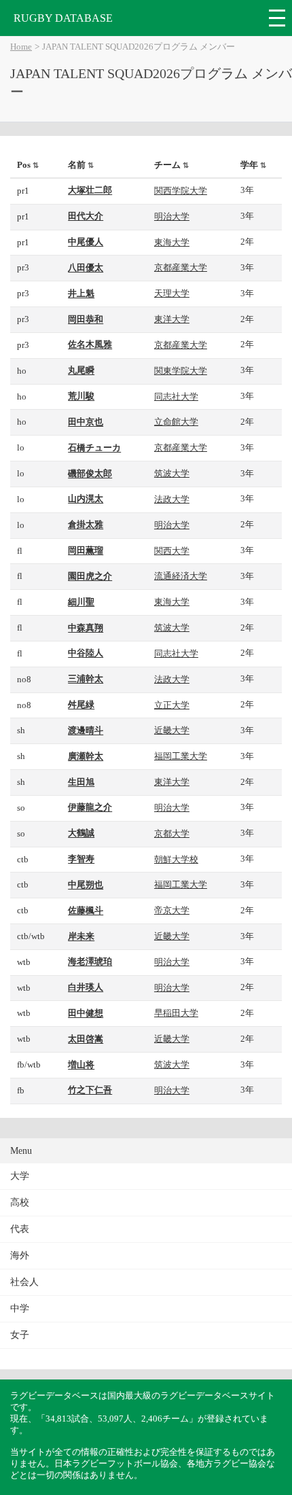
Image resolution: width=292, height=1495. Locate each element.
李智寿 (81, 859)
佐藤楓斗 (85, 910)
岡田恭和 (85, 319)
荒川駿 (81, 396)
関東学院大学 (180, 371)
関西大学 (171, 551)
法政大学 (171, 499)
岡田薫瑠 (85, 550)
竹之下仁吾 (90, 1090)
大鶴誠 (81, 833)
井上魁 (81, 293)
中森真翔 (85, 628)
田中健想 (85, 1013)
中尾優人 (85, 242)
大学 (19, 1176)
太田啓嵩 (85, 1039)
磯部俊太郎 (90, 473)
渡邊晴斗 (85, 730)
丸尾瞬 (81, 370)
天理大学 (171, 293)
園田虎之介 (90, 576)
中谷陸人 (85, 653)
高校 (19, 1202)
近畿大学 (171, 730)
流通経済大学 (180, 576)
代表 (19, 1229)
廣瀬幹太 (85, 756)
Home (21, 47)
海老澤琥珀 (90, 961)
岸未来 (81, 936)
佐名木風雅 (90, 344)
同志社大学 (176, 396)
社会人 (24, 1282)
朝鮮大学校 (176, 859)
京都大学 (171, 833)
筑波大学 (171, 473)
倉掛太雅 (85, 524)
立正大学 (171, 705)
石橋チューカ (94, 448)
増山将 (81, 1065)
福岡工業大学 (180, 756)
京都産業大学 (180, 267)
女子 (19, 1335)
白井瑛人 (85, 987)
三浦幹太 (85, 679)
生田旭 (81, 782)
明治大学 (171, 216)
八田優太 (85, 267)
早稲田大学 (176, 1013)
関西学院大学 (180, 191)
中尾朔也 (85, 885)
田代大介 (85, 216)
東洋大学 (171, 319)
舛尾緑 (81, 704)
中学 (19, 1308)
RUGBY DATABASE (63, 18)
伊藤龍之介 (90, 807)
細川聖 (81, 602)
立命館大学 (176, 422)
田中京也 (85, 422)
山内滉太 (85, 499)
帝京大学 (171, 910)
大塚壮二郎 (90, 190)
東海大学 (171, 242)
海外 (19, 1255)
